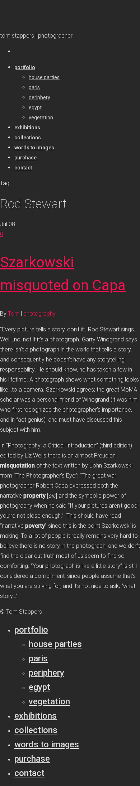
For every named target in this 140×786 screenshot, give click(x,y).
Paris (38, 658)
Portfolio (31, 630)
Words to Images (46, 744)
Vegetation (49, 701)
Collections (35, 730)
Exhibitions (35, 716)
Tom (13, 313)
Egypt (39, 687)
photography (39, 313)
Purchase (32, 759)
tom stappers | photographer (36, 35)
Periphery (46, 673)
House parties (55, 644)
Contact (29, 773)
